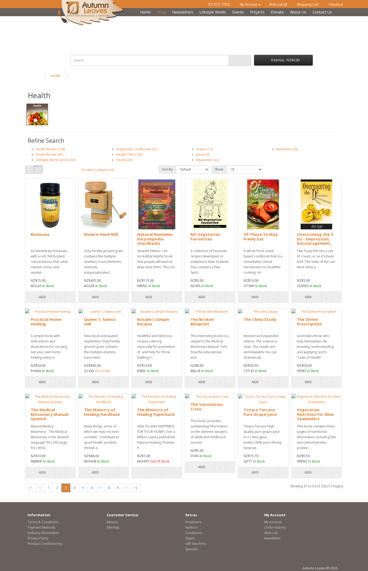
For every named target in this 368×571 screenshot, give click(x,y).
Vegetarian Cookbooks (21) (137, 149)
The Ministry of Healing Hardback (102, 412)
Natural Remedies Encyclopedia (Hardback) (155, 239)
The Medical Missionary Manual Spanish (49, 414)
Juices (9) (202, 154)
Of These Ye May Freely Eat (261, 237)
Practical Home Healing (46, 322)
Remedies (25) (287, 149)
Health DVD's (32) (129, 154)
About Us (298, 12)
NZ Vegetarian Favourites (205, 237)
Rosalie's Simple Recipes (153, 322)
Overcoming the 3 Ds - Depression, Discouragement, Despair (315, 241)
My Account (273, 522)
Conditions (193, 533)
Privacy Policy (38, 538)
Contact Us (322, 12)
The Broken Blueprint (202, 322)
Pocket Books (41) (49, 154)
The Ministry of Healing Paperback (156, 412)
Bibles (72, 19)
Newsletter (272, 538)
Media (260, 19)
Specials (191, 549)
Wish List (270, 533)
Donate (277, 12)
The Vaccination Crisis (206, 407)
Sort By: (167, 169)
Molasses (40, 234)
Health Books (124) (50, 149)
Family (166, 19)
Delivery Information (43, 533)
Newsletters (182, 12)
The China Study (260, 319)
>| (136, 487)
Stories (213, 19)
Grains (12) (204, 149)
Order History (275, 527)
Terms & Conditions (43, 522)
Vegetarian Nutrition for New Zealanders (315, 414)
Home (145, 12)
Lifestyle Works (212, 12)
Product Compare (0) (98, 170)
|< (30, 487)
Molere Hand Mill (101, 234)
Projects (257, 12)
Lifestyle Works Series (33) (55, 160)
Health (119, 19)
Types (190, 538)
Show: (219, 169)
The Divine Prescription (309, 322)
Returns (112, 522)
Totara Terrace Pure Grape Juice (260, 412)
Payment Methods (41, 527)
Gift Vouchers (195, 543)
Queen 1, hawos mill (100, 322)
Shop (161, 12)
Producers (193, 522)
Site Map (113, 527)
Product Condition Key (45, 543)
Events (238, 12)
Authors (191, 527)
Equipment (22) (207, 160)
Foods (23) (124, 160)
